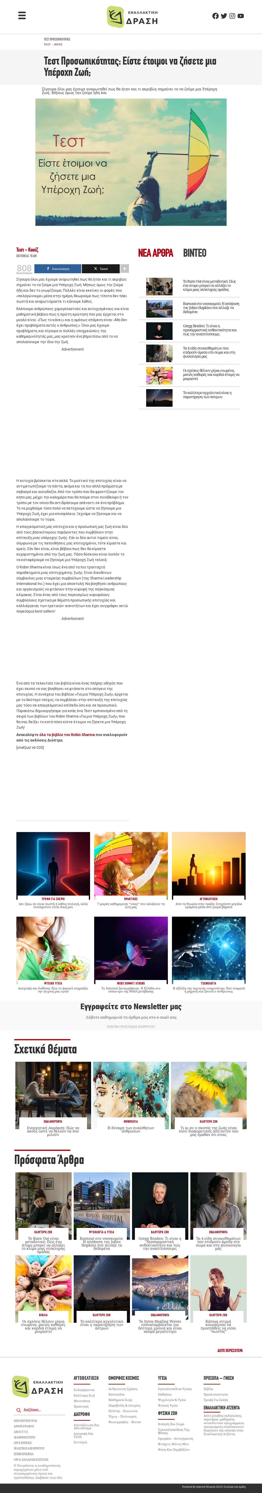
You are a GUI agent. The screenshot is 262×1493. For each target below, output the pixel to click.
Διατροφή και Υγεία (83, 1435)
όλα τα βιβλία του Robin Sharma (67, 734)
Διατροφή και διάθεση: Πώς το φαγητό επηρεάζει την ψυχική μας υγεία (53, 989)
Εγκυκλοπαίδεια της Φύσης (174, 1431)
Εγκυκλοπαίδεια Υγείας (175, 1389)
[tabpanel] (189, 340)
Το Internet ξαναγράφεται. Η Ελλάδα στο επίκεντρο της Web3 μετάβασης (130, 989)
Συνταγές (80, 1442)
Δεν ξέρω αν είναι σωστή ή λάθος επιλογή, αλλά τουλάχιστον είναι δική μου (53, 905)
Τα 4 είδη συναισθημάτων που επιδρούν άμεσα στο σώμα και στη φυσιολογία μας (209, 352)
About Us (21, 1432)
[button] (22, 16)
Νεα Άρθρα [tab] (155, 254)
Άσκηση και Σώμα (171, 1424)
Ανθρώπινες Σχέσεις (123, 1389)
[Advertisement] (72, 415)
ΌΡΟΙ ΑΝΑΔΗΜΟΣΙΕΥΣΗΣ (31, 1459)
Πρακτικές (81, 1406)
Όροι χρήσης (23, 1443)
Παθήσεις (165, 1394)
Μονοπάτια (131, 1121)
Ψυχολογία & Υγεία (101, 1232)
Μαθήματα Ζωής (120, 1400)
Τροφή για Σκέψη (216, 1400)
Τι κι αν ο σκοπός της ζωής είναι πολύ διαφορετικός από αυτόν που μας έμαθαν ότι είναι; (208, 1131)
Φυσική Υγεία (168, 1405)
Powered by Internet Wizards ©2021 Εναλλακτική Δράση (214, 1487)
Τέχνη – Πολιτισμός (122, 1416)
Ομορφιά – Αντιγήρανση (175, 1438)
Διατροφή (82, 1414)
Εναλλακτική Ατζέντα (222, 1408)
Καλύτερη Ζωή (209, 1121)
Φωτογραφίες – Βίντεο (124, 1422)
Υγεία (162, 1378)
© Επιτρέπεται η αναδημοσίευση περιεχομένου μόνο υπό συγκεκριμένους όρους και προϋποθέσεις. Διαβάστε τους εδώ (38, 1471)
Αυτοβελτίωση (86, 1378)
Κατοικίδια (116, 1394)
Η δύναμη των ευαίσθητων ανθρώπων (130, 1129)
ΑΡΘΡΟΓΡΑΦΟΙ (24, 1426)
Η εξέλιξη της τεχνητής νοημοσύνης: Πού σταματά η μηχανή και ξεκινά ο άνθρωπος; (209, 989)
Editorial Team (26, 256)
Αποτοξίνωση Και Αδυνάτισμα (86, 1426)
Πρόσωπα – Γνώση (219, 1378)
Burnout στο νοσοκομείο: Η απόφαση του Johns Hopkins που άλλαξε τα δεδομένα (211, 307)
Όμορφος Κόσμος (123, 1378)
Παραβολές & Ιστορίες (124, 1405)
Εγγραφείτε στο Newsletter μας (131, 1006)
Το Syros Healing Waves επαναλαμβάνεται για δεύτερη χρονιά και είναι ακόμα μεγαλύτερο (160, 1326)
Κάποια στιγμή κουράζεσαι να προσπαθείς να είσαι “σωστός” (218, 1326)
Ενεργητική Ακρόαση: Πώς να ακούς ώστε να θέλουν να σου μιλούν (53, 1131)
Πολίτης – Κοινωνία (122, 1411)
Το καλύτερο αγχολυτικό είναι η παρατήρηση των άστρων (207, 394)
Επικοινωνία (23, 1454)
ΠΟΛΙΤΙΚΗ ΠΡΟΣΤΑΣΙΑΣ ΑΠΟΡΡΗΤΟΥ (131, 1026)
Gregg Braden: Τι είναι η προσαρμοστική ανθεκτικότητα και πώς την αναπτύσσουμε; (210, 329)
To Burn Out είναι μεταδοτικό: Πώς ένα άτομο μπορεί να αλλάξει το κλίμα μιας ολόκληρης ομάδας (209, 285)
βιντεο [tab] (194, 254)
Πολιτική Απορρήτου (29, 1448)
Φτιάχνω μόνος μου (173, 1444)
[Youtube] (240, 16)
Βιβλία (43, 1315)
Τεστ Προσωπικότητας (57, 39)
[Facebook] (215, 16)
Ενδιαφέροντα (53, 1121)
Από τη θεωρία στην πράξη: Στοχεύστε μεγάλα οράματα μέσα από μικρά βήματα (209, 905)
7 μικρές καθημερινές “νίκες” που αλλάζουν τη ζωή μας (131, 905)
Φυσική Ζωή (167, 1413)
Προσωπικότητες (216, 1394)
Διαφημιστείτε (24, 1437)
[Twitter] (224, 16)
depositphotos (25, 1421)
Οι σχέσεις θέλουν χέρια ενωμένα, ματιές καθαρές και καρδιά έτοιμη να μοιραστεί (211, 374)
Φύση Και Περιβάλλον (174, 1449)
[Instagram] (232, 16)
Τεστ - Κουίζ (53, 44)
